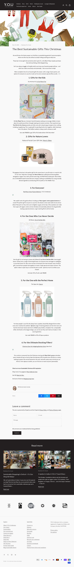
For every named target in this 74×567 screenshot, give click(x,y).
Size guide (29, 531)
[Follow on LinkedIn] (15, 554)
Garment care (30, 537)
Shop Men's (6, 537)
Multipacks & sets (38, 3)
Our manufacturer (8, 531)
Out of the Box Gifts (40, 220)
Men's (31, 3)
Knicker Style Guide (8, 545)
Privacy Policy (43, 410)
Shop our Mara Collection (9, 541)
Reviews (29, 533)
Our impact (6, 527)
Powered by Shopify (18, 561)
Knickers (18, 3)
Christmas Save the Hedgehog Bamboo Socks (34, 346)
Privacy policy (54, 530)
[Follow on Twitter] (8, 554)
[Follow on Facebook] (4, 554)
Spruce (41, 284)
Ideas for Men (20, 375)
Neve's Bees (47, 140)
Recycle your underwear (33, 539)
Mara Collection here (32, 372)
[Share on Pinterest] (53, 395)
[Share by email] (59, 395)
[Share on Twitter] (47, 395)
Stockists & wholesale (32, 543)
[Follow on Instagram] (11, 554)
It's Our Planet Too (41, 81)
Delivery (29, 527)
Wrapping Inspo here (28, 378)
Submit (17, 433)
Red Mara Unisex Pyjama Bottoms (32, 191)
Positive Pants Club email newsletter (36, 547)
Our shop (29, 541)
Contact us (30, 525)
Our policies (54, 532)
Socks (29, 6)
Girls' (27, 3)
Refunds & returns (31, 529)
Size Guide (39, 6)
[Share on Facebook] (41, 395)
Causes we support (8, 533)
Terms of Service (53, 410)
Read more (6, 489)
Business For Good (26, 45)
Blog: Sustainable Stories (9, 547)
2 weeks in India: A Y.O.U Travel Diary (51, 474)
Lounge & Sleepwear (50, 3)
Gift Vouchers (6, 543)
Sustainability (7, 529)
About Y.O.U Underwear (9, 525)
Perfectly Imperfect (21, 6)
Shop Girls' (6, 539)
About (34, 6)
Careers (29, 545)
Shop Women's (7, 535)
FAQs (28, 535)
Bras (23, 3)
